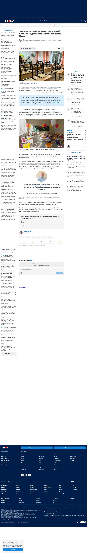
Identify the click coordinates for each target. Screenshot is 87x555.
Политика (56, 458)
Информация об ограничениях (50, 509)
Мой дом (41, 462)
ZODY (55, 18)
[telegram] (22, 475)
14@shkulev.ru (16, 516)
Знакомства (13, 18)
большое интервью (33, 208)
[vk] (29, 475)
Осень (55, 456)
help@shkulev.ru (10, 519)
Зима (40, 454)
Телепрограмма (26, 18)
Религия (56, 467)
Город (22, 460)
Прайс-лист (4, 456)
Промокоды (64, 18)
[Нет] (22, 225)
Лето (40, 460)
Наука (40, 465)
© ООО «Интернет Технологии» (23, 522)
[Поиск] (78, 21)
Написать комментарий (29, 48)
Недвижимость (5, 18)
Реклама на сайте (5, 454)
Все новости (8, 30)
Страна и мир (73, 458)
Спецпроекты (73, 465)
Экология (72, 460)
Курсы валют (45, 18)
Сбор (38, 237)
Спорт (71, 454)
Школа (21, 237)
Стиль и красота (73, 456)
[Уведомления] (81, 21)
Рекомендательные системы (49, 513)
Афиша (33, 18)
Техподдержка (4, 462)
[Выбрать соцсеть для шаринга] (62, 48)
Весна (22, 458)
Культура (41, 458)
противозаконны (31, 92)
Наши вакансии (5, 460)
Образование (42, 469)
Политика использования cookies (50, 511)
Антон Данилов (28, 231)
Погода (19, 18)
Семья (55, 469)
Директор (50, 237)
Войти (24, 273)
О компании (4, 458)
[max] (25, 475)
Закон (33, 237)
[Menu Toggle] (2, 21)
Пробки (51, 18)
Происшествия (57, 460)
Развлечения (57, 465)
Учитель (43, 237)
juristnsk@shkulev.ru (32, 517)
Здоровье (23, 469)
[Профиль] (84, 21)
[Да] (22, 222)
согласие (8, 546)
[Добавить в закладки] (59, 48)
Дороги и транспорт (26, 462)
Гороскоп (38, 18)
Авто (22, 454)
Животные (23, 467)
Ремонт (27, 237)
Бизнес (22, 456)
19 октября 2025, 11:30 (23, 44)
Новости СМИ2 (23, 287)
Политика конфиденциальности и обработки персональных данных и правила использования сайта (64, 515)
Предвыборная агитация (7, 465)
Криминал (41, 456)
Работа (56, 462)
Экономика (72, 462)
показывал (56, 102)
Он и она (56, 454)
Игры (59, 18)
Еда (22, 465)
